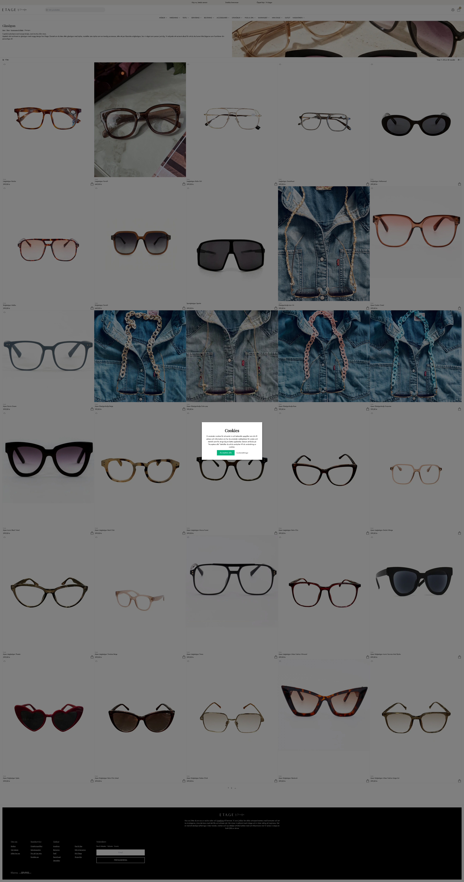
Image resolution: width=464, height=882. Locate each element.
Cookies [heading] (232, 430)
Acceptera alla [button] (226, 452)
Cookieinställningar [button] (242, 453)
